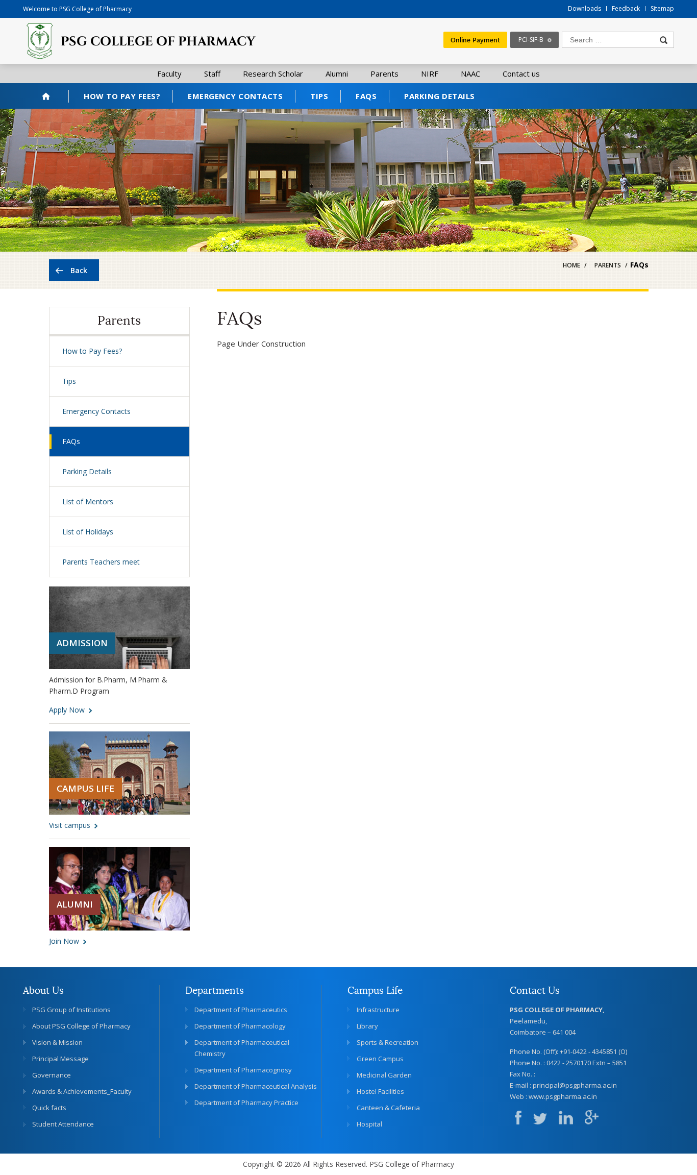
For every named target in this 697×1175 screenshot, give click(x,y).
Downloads (584, 8)
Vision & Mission (57, 1042)
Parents (384, 73)
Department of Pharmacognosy (243, 1069)
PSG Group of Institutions (71, 1009)
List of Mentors (87, 501)
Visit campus (69, 825)
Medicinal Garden (384, 1075)
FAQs (366, 96)
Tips (319, 96)
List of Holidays (87, 531)
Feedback (626, 8)
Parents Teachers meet (101, 562)
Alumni (337, 73)
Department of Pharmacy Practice (246, 1102)
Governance (51, 1075)
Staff (212, 73)
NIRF (429, 73)
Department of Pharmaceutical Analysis (255, 1086)
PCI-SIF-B (530, 39)
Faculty (169, 73)
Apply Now (67, 710)
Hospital (369, 1124)
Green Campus (380, 1058)
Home (46, 96)
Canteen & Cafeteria (388, 1107)
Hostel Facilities (380, 1091)
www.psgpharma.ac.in (563, 1096)
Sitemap (662, 8)
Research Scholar (273, 73)
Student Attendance (63, 1124)
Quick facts (49, 1107)
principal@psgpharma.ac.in (575, 1085)
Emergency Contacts (235, 96)
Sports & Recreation (387, 1042)
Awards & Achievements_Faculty (82, 1091)
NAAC (470, 73)
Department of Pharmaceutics (240, 1009)
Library (367, 1026)
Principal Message (60, 1058)
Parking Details (439, 96)
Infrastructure (378, 1009)
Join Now (64, 941)
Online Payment (475, 39)
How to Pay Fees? (122, 96)
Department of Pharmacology (240, 1026)
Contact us (521, 73)
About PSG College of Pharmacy (81, 1026)
